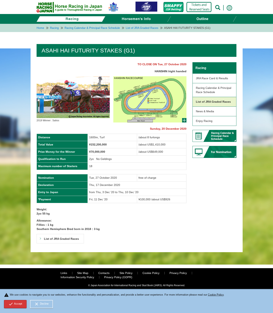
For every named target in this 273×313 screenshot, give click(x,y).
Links (64, 273)
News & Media (205, 111)
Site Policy (126, 273)
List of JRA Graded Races (213, 101)
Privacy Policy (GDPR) (118, 277)
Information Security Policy (77, 277)
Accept (15, 304)
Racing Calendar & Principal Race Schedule (213, 90)
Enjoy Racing (204, 120)
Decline (41, 304)
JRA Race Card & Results (212, 78)
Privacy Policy (178, 273)
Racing (200, 68)
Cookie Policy (150, 273)
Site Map (82, 273)
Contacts (104, 273)
